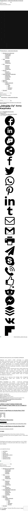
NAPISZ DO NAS (6, 458)
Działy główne (6, 102)
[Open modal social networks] (10, 155)
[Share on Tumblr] (10, 215)
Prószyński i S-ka (6, 399)
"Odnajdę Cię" (8, 400)
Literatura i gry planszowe (8, 11)
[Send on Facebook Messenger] (10, 145)
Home (1, 102)
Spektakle (7, 18)
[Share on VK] (10, 325)
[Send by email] (10, 225)
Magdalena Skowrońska (8, 111)
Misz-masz (5, 39)
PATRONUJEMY (6, 457)
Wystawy (7, 36)
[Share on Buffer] (10, 315)
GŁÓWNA (5, 451)
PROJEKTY (5, 456)
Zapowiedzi (7, 13)
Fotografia (7, 37)
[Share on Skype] (10, 265)
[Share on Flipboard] (10, 335)
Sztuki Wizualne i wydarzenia (9, 32)
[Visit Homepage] (11, 0)
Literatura (10, 46)
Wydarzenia (8, 12)
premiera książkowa (14, 399)
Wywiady (7, 16)
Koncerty (7, 29)
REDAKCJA (5, 453)
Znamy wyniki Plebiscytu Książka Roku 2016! (12, 426)
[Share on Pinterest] (10, 195)
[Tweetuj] (10, 175)
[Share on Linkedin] (10, 135)
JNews (5, 508)
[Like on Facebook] (10, 285)
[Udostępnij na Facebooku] (10, 125)
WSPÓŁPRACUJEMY (8, 455)
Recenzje (5, 38)
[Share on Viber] (10, 275)
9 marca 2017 (3, 113)
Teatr (4, 17)
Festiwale (7, 26)
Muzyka (4, 28)
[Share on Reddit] (10, 295)
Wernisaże (7, 33)
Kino (4, 22)
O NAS (4, 452)
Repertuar (7, 20)
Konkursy (7, 42)
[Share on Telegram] (10, 255)
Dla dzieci (5, 48)
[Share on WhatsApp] (10, 185)
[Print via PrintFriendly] (10, 245)
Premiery (7, 15)
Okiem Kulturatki (9, 41)
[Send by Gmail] (10, 235)
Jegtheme (3, 509)
